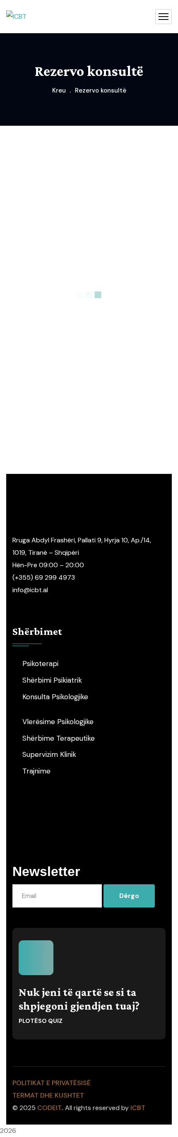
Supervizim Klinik (49, 754)
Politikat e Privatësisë (51, 1082)
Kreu (59, 90)
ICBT (137, 1107)
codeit (49, 1107)
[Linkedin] (125, 821)
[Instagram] (77, 821)
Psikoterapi (40, 663)
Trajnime (36, 771)
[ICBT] (16, 16)
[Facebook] (52, 821)
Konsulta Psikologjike (55, 696)
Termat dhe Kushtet (48, 1095)
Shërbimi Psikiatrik (52, 680)
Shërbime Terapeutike (58, 738)
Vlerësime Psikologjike (58, 721)
